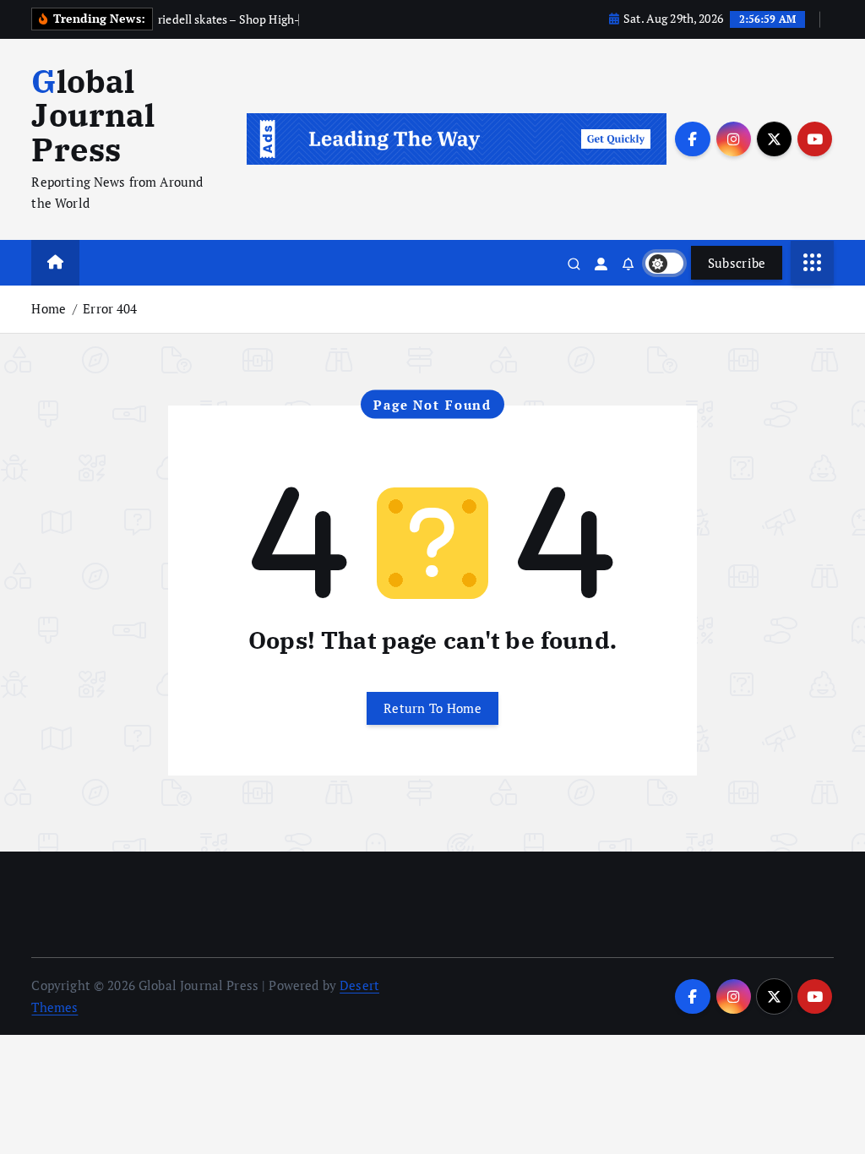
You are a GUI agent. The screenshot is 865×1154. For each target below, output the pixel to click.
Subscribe (737, 262)
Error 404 (110, 308)
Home (48, 308)
